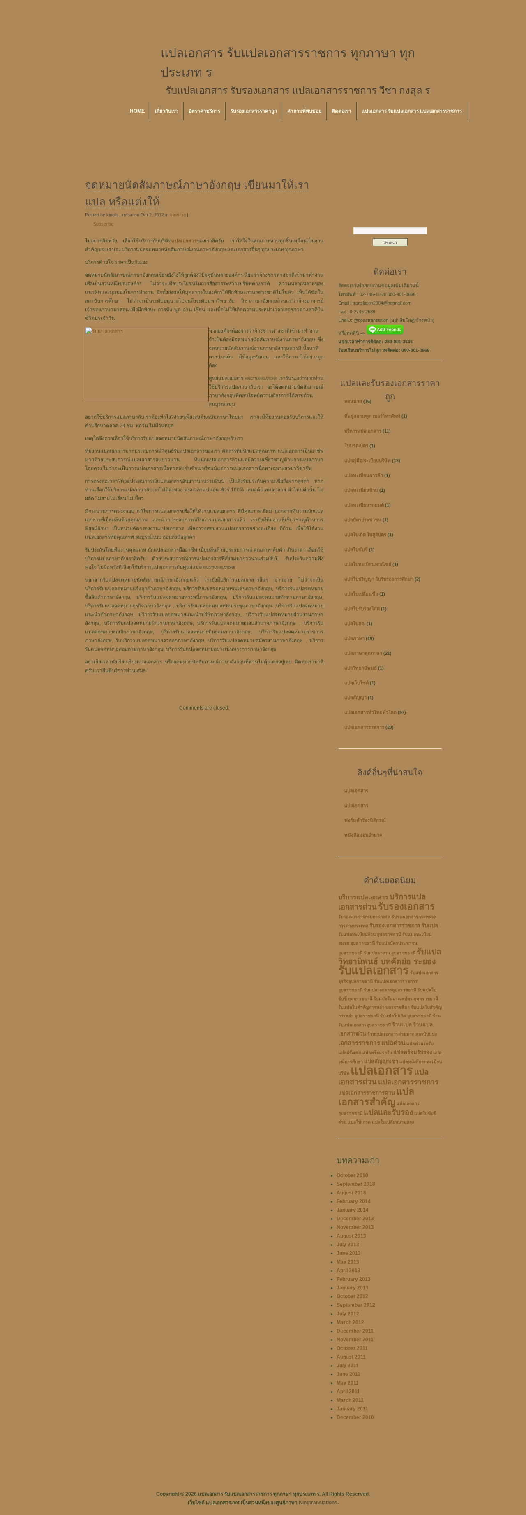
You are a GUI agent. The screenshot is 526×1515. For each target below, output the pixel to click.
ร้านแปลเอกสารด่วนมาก (390, 1033)
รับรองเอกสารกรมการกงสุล (364, 916)
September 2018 (356, 1184)
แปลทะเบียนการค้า (363, 475)
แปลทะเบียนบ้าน (361, 490)
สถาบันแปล (426, 1033)
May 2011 (348, 1383)
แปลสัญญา (355, 697)
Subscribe (103, 223)
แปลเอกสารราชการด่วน (366, 1093)
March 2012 (350, 1322)
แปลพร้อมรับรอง (412, 1052)
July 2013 (348, 1244)
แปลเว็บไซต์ (356, 682)
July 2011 (348, 1365)
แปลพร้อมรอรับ (377, 1052)
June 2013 (349, 1253)
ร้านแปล (402, 1025)
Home (137, 111)
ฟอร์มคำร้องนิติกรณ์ (365, 820)
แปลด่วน (393, 1042)
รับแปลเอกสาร (373, 970)
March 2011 (350, 1400)
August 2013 (351, 1236)
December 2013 (355, 1219)
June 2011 (348, 1374)
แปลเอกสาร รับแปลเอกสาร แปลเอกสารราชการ (412, 111)
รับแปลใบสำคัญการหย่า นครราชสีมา (374, 1007)
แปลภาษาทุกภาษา (363, 653)
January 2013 (353, 1288)
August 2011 (351, 1357)
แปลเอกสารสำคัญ (376, 1096)
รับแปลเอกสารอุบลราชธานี (390, 989)
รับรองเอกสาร (406, 906)
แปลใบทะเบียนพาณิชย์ (367, 564)
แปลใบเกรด (359, 1121)
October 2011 (352, 1348)
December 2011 (355, 1331)
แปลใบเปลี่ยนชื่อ (361, 593)
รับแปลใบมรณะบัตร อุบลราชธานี (406, 998)
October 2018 (352, 1175)
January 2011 (352, 1409)
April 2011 (348, 1391)
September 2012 (356, 1305)
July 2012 (348, 1314)
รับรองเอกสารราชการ (394, 925)
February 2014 (354, 1201)
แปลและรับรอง (388, 1112)
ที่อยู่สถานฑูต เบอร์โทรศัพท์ (372, 416)
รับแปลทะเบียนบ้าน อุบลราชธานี (369, 934)
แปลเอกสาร (356, 790)
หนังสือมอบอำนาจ (363, 835)
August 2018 (351, 1193)
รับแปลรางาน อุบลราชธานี (389, 952)
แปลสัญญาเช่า (381, 1061)
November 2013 (355, 1227)
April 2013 (348, 1270)
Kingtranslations (318, 1503)
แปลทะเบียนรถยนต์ (364, 505)
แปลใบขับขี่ (356, 549)
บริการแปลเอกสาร (362, 430)
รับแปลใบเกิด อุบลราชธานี (405, 1015)
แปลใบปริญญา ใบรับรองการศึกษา (378, 579)
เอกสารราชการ (359, 1042)
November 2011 (355, 1340)
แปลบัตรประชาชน (362, 519)
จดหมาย (178, 214)
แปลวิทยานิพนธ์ (360, 668)
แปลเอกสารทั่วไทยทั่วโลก (370, 712)
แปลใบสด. (354, 623)
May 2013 (348, 1262)
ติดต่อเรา (341, 111)
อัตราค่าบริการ (204, 111)
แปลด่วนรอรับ (420, 1043)
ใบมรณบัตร (356, 445)
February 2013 (354, 1279)
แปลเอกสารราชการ (364, 727)
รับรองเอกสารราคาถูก (254, 111)
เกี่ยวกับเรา (166, 111)
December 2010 (355, 1417)
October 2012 (352, 1296)
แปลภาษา (354, 638)
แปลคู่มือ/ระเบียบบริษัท (367, 460)
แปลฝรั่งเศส (349, 1052)
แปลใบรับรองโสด (362, 608)
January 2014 (353, 1210)
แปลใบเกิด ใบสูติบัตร (365, 534)
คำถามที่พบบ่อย (304, 111)
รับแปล (430, 925)
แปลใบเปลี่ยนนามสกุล (393, 1121)
